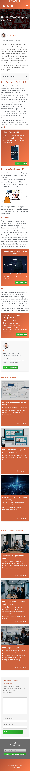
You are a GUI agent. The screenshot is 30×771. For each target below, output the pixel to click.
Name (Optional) (8, 718)
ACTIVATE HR (4, 30)
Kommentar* (7, 696)
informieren (22, 334)
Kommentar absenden (14, 732)
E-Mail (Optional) (8, 725)
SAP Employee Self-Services (14, 30)
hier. (4, 127)
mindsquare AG (18, 770)
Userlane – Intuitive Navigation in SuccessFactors (11, 317)
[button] (15, 76)
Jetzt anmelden (21, 282)
